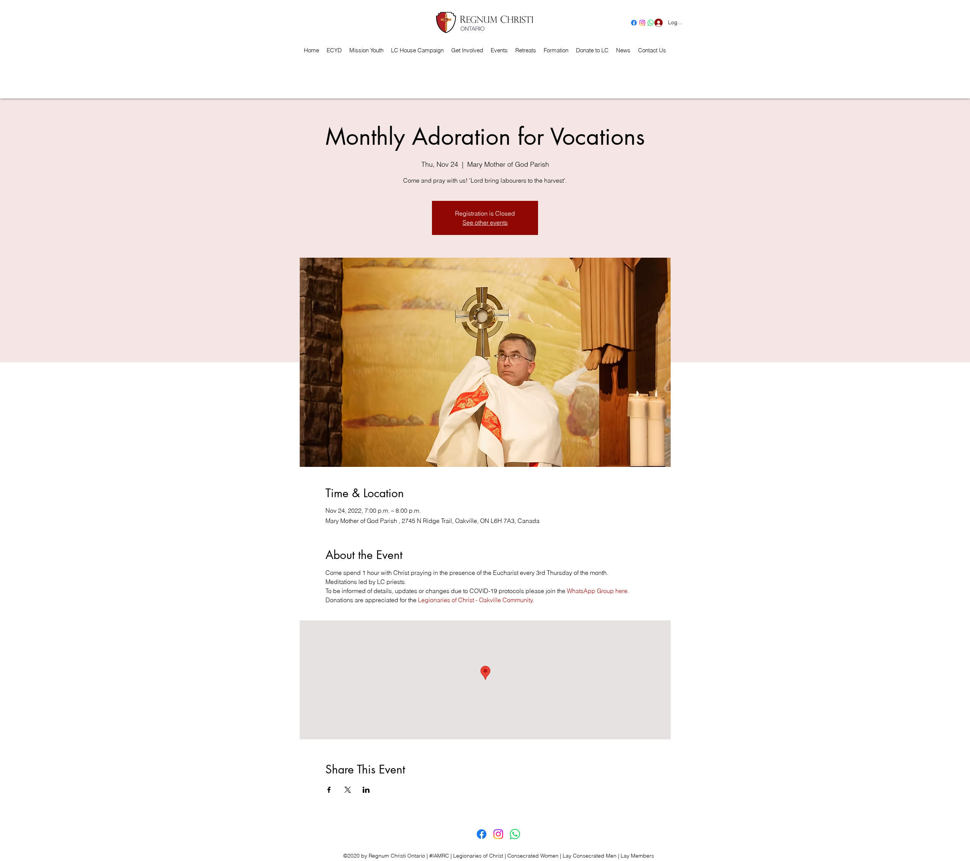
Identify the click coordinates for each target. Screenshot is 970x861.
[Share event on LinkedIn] (366, 790)
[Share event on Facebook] (329, 790)
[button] (526, 50)
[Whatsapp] (514, 834)
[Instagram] (642, 23)
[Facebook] (634, 23)
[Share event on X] (347, 790)
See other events (485, 222)
